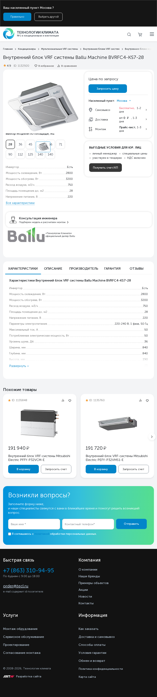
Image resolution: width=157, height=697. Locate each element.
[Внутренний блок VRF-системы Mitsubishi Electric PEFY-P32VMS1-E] (117, 437)
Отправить (131, 524)
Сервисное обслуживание (23, 637)
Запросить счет (56, 469)
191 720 (96, 448)
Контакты (86, 603)
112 (20, 154)
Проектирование (16, 645)
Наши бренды (89, 576)
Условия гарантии (92, 653)
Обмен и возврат (91, 661)
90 (10, 154)
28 (10, 144)
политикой (42, 534)
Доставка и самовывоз (96, 637)
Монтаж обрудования (20, 629)
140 (40, 154)
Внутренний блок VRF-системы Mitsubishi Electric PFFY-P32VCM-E (39, 458)
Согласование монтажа (21, 653)
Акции (83, 590)
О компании (87, 569)
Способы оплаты (91, 645)
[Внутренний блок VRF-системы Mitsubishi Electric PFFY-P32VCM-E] (39, 437)
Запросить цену (108, 88)
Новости (85, 596)
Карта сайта (87, 677)
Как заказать (88, 629)
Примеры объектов (93, 583)
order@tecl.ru (15, 585)
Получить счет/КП (105, 167)
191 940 (18, 448)
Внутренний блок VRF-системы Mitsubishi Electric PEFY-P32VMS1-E (117, 458)
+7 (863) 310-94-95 (28, 570)
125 (30, 154)
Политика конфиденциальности (100, 669)
